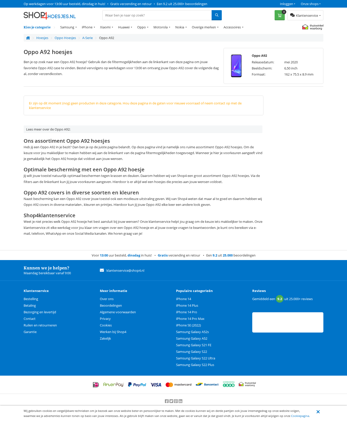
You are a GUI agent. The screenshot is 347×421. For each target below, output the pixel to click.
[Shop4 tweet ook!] (171, 401)
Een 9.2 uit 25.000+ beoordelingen (182, 4)
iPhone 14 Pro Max (190, 318)
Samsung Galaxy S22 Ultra (195, 358)
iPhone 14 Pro (186, 312)
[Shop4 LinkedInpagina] (180, 401)
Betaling (30, 305)
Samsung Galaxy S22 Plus (195, 364)
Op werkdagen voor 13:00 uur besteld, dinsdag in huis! (64, 4)
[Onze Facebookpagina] (167, 401)
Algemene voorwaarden (118, 312)
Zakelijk (105, 338)
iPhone (87, 27)
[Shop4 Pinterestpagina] (176, 401)
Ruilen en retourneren (40, 325)
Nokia (179, 27)
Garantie (30, 332)
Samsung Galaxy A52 (191, 338)
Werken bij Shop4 (113, 332)
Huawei (124, 27)
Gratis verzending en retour (131, 4)
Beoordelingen (111, 305)
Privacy (105, 318)
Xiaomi (105, 27)
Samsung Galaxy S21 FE (193, 345)
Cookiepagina (300, 416)
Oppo (141, 27)
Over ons (107, 299)
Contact (30, 318)
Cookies (106, 325)
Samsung (67, 27)
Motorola (160, 27)
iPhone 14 (183, 299)
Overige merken (204, 27)
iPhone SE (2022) (188, 325)
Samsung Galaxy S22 (191, 351)
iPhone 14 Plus (187, 305)
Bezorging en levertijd (40, 312)
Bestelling (31, 299)
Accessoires (232, 27)
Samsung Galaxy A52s (192, 332)
